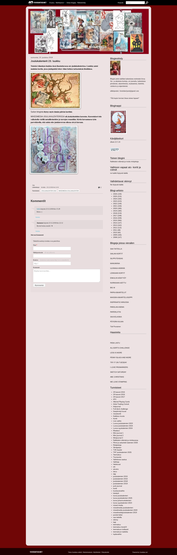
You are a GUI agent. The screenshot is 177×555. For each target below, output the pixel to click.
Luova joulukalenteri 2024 (123, 426)
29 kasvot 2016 (119, 394)
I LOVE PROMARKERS (119, 367)
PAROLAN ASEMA (117, 307)
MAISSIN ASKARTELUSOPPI (121, 297)
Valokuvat (117, 464)
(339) (117, 218)
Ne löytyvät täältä (116, 185)
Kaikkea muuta (119, 416)
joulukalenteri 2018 (48, 191)
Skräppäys (117, 447)
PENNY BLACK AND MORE (120, 357)
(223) (117, 201)
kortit (115, 488)
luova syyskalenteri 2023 (122, 503)
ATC (114, 399)
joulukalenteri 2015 (120, 476)
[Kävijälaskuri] (114, 149)
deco (115, 471)
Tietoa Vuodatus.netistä (75, 552)
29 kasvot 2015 (119, 392)
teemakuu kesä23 (120, 527)
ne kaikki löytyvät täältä (119, 173)
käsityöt (116, 493)
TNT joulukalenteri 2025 (122, 452)
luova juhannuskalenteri (122, 500)
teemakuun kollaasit (120, 529)
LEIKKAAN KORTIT (117, 273)
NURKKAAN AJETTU (118, 283)
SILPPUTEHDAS (116, 258)
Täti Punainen (115, 326)
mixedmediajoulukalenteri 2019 (125, 512)
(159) (117, 206)
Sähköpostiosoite (44, 252)
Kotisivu (51, 260)
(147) (117, 223)
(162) (117, 225)
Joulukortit (117, 414)
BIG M (112, 288)
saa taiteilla (117, 517)
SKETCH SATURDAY (118, 372)
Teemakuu (117, 455)
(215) (117, 196)
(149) (117, 204)
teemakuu (117, 524)
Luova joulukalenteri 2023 (123, 423)
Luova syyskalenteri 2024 (123, 428)
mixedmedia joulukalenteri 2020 (125, 510)
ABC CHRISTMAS (117, 377)
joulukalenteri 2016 (120, 479)
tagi (114, 522)
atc (114, 467)
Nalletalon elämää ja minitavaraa (125, 440)
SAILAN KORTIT (116, 254)
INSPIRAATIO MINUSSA (119, 302)
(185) (117, 208)
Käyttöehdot (96, 552)
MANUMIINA (115, 263)
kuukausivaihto (119, 491)
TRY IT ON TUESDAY (118, 362)
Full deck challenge (120, 409)
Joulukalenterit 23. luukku (45, 61)
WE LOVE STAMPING (118, 382)
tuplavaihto (117, 534)
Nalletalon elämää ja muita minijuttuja (124, 161)
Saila (38, 209)
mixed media (118, 505)
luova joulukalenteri (120, 496)
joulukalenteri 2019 (120, 484)
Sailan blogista (37, 112)
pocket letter (118, 515)
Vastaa (37, 217)
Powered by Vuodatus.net (140, 552)
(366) (117, 220)
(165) (117, 235)
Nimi (35, 245)
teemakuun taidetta (120, 532)
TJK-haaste (117, 450)
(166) (117, 199)
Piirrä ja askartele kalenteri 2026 (125, 443)
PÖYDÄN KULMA (116, 322)
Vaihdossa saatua (120, 459)
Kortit (115, 419)
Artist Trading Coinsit (121, 404)
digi (114, 474)
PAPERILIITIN (115, 312)
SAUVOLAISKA (116, 317)
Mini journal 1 (118, 433)
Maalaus (116, 431)
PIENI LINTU (115, 343)
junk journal (117, 486)
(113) (117, 228)
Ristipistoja (117, 445)
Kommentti (36, 267)
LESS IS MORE (116, 353)
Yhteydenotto (105, 552)
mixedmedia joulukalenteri (69, 191)
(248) (117, 216)
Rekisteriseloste (87, 552)
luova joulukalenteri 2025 (122, 498)
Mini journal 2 (118, 435)
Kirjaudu (120, 2)
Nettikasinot (60, 2)
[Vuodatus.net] (36, 552)
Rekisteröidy (81, 2)
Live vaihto (117, 421)
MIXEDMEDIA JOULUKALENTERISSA (48, 117)
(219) (117, 213)
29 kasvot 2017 (119, 397)
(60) (117, 232)
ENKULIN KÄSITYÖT (118, 278)
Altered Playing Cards (121, 402)
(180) (117, 211)
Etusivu (51, 2)
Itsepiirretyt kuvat (119, 411)
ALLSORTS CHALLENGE (120, 348)
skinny (115, 520)
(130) (117, 194)
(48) (117, 230)
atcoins (116, 469)
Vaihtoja (116, 462)
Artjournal (117, 406)
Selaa (71, 2)
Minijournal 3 (118, 438)
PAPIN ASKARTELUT (118, 292)
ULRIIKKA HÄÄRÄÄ (117, 268)
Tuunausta (117, 457)
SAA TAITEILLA (116, 249)
